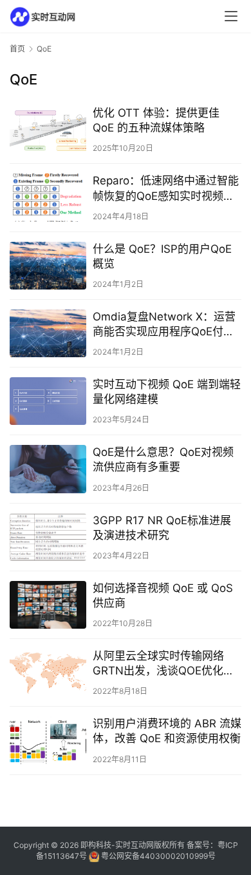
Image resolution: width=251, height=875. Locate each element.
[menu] (231, 16)
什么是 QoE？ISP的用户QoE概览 (162, 256)
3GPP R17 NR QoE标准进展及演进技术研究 (162, 528)
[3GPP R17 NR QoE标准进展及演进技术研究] (48, 537)
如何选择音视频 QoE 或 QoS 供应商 (163, 595)
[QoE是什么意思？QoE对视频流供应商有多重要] (48, 469)
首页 (17, 49)
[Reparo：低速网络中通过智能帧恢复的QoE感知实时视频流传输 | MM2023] (48, 197)
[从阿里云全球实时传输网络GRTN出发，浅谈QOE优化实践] (48, 672)
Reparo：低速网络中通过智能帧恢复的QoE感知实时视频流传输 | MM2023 (166, 188)
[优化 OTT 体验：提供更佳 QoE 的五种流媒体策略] (48, 129)
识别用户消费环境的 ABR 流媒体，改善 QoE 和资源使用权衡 (167, 731)
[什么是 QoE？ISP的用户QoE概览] (48, 266)
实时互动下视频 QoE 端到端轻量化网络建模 (167, 392)
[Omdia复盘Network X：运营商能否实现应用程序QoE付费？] (48, 333)
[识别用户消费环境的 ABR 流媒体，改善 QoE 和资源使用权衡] (48, 740)
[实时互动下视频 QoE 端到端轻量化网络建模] (48, 401)
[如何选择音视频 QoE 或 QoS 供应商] (48, 605)
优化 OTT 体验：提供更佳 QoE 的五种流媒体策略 (156, 120)
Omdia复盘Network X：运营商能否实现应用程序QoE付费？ (164, 324)
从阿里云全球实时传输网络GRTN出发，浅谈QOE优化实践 (163, 663)
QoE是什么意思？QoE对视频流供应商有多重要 (163, 459)
